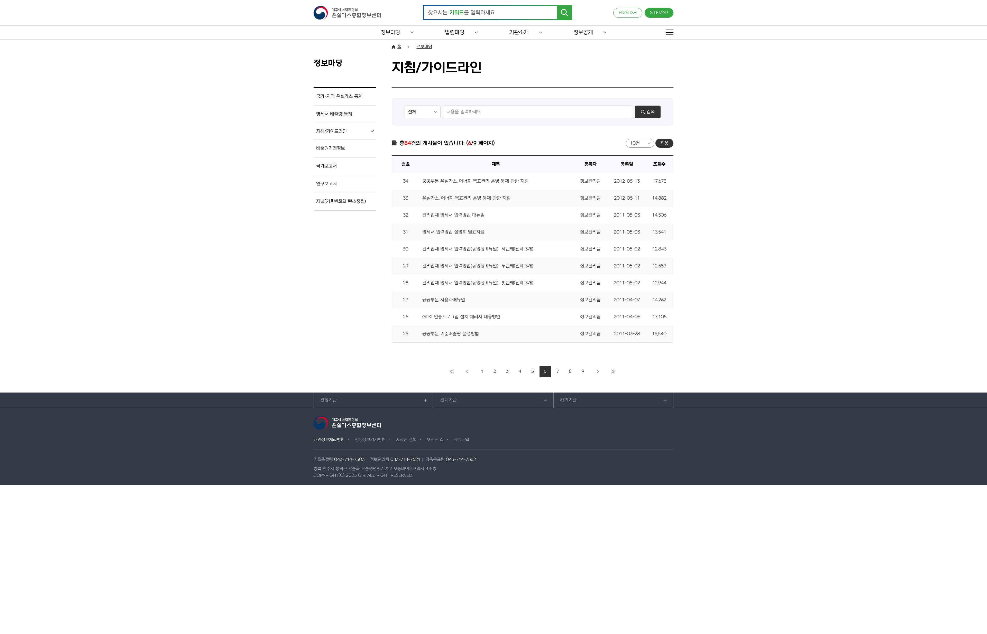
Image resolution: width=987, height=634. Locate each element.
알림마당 (454, 32)
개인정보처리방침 (329, 439)
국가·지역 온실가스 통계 (339, 96)
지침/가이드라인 (331, 131)
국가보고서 (326, 166)
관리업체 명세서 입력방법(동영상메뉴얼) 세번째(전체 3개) (477, 249)
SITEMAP (659, 13)
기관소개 (519, 32)
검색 (650, 111)
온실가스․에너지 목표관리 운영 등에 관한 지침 (466, 198)
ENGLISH (628, 13)
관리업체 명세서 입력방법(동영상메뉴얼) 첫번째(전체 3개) (477, 283)
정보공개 (583, 32)
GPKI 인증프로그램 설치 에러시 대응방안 (461, 316)
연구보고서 (326, 183)
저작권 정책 (406, 439)
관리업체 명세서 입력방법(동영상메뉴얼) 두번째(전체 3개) (477, 266)
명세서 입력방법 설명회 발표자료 (453, 232)
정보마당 (390, 32)
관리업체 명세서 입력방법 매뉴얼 (453, 215)
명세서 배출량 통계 (334, 114)
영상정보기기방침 (370, 439)
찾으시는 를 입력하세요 (461, 12)
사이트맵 (461, 439)
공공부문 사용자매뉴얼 (443, 299)
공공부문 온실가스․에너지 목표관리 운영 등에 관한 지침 (475, 181)
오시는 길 (435, 439)
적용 (664, 143)
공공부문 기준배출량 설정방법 (450, 333)
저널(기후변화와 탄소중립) (341, 201)
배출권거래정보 (330, 148)
